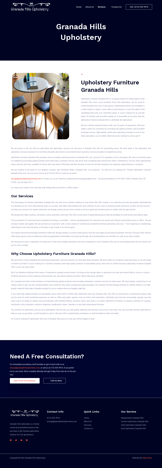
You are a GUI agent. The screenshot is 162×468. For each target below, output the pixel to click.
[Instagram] (27, 440)
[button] (139, 7)
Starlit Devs (147, 458)
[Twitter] (16, 440)
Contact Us (116, 7)
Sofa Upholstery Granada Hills (133, 428)
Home (79, 7)
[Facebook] (11, 440)
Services (102, 7)
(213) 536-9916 (53, 418)
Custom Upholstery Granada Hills (134, 421)
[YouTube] (21, 440)
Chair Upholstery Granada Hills (133, 425)
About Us (89, 7)
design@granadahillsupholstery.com (26, 179)
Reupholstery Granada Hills (132, 418)
